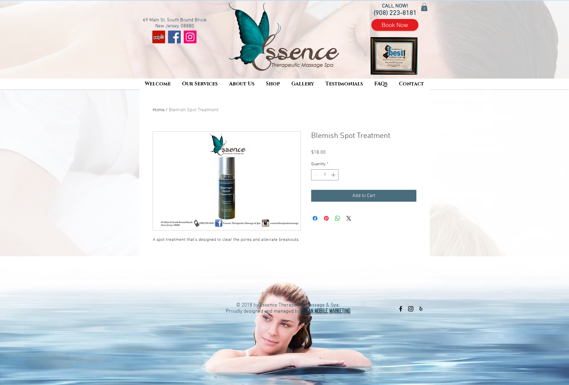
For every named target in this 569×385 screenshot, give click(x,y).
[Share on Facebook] (315, 218)
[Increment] (334, 175)
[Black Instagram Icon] (410, 308)
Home (158, 110)
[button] (199, 84)
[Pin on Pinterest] (326, 218)
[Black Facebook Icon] (400, 308)
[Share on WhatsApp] (337, 218)
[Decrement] (315, 175)
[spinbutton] (324, 175)
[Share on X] (348, 218)
